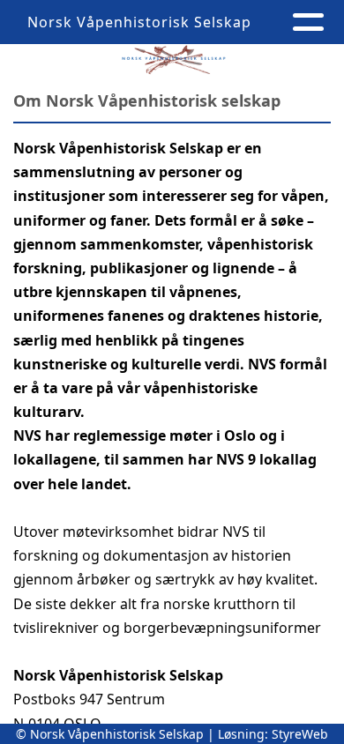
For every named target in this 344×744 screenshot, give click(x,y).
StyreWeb (300, 733)
